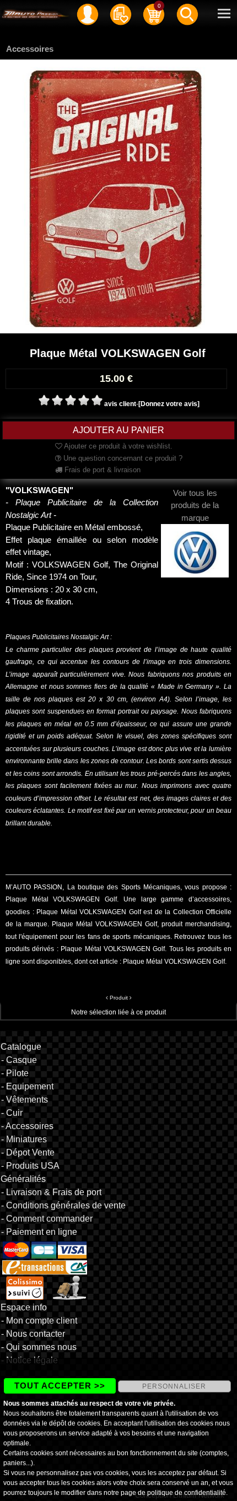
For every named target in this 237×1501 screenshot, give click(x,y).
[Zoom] (118, 196)
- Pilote (15, 1073)
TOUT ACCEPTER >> (59, 1385)
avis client (120, 404)
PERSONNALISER (174, 1386)
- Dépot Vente (28, 1152)
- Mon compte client (39, 1320)
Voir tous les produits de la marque (195, 505)
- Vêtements (24, 1099)
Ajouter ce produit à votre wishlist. (117, 446)
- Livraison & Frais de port (51, 1192)
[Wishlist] (121, 14)
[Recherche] (187, 14)
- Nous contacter (33, 1333)
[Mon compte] (88, 14)
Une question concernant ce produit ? (121, 458)
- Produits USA (30, 1165)
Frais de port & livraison (101, 470)
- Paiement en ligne (39, 1232)
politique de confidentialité (186, 1493)
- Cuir (12, 1112)
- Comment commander (47, 1218)
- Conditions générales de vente (63, 1205)
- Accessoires (27, 1126)
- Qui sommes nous (39, 1347)
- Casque (19, 1060)
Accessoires (29, 48)
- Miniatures (24, 1139)
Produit (119, 998)
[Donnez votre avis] (169, 404)
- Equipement (27, 1086)
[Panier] (154, 14)
